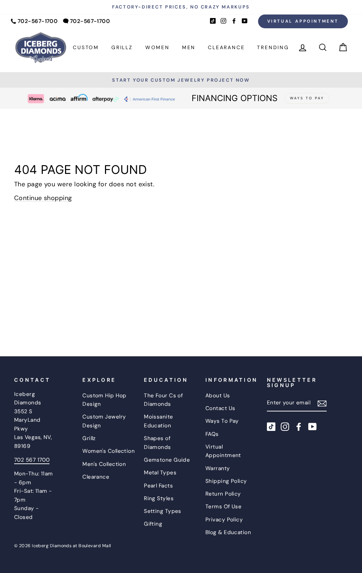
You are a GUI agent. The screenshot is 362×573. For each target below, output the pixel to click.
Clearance (226, 47)
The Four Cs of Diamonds (163, 400)
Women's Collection (108, 451)
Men (188, 47)
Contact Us (220, 408)
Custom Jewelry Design (104, 421)
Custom (86, 47)
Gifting (153, 523)
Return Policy (223, 493)
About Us (217, 395)
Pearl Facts (158, 485)
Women (157, 47)
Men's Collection (104, 464)
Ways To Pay (222, 421)
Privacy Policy (224, 519)
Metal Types (160, 472)
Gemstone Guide (167, 459)
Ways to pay (307, 98)
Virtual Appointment (303, 21)
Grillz (122, 47)
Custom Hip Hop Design (104, 400)
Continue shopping (43, 198)
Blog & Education (228, 532)
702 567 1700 (31, 459)
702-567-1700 (38, 21)
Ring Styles (159, 498)
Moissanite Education (158, 421)
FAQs (212, 434)
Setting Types (162, 511)
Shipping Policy (226, 481)
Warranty (217, 468)
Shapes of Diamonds (157, 442)
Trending (273, 47)
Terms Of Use (223, 506)
